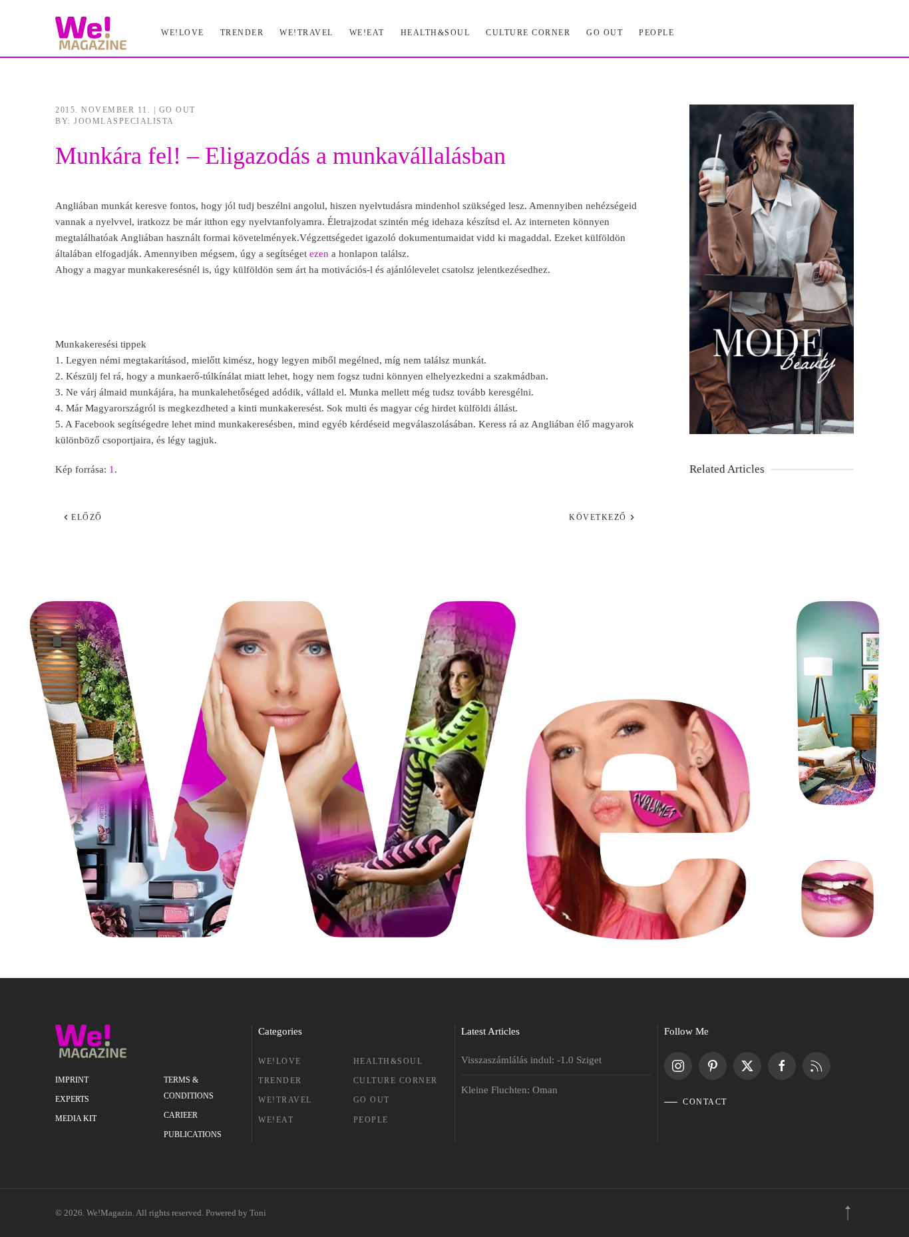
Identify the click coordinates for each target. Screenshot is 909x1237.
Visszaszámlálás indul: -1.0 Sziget (531, 1060)
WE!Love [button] (182, 32)
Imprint (72, 1080)
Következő (598, 517)
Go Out (604, 32)
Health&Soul (435, 32)
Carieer (181, 1115)
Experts (72, 1099)
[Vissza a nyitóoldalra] (90, 33)
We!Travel (285, 1100)
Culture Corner (395, 1080)
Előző (86, 517)
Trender (280, 1080)
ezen (319, 253)
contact (705, 1102)
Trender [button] (242, 32)
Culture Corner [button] (528, 32)
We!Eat (367, 32)
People (371, 1119)
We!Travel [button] (306, 32)
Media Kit (75, 1118)
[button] (848, 1213)
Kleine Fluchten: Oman (509, 1090)
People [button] (656, 32)
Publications (193, 1134)
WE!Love (279, 1061)
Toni (258, 1213)
